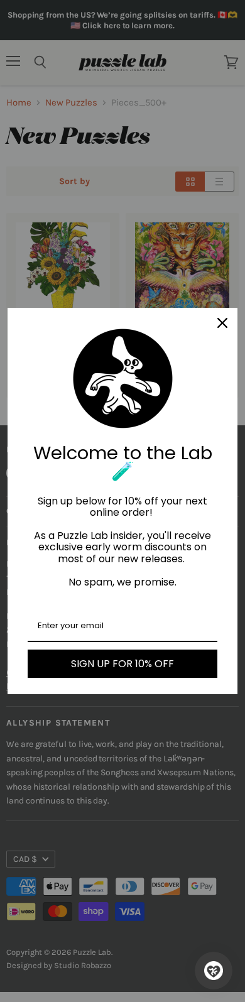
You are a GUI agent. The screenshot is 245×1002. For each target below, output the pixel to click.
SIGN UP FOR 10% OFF (122, 663)
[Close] (222, 323)
